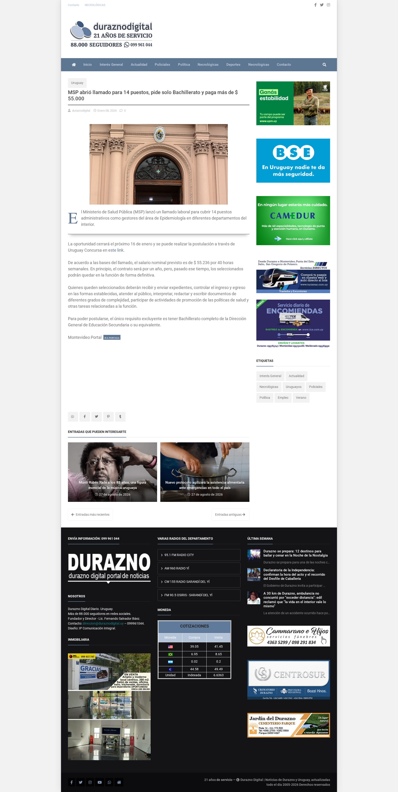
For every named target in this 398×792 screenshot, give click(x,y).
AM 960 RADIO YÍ (176, 568)
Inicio (87, 65)
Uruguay (77, 83)
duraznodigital (81, 110)
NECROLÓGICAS (95, 5)
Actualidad (139, 65)
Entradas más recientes (92, 514)
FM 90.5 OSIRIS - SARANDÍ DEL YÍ (188, 595)
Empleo (283, 397)
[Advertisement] (158, 372)
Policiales (162, 65)
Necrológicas (208, 65)
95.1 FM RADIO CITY (179, 555)
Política (184, 65)
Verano (301, 397)
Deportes (233, 65)
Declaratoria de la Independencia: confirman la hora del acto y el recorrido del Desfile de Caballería (294, 574)
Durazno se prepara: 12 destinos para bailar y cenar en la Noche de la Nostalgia (295, 553)
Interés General (111, 65)
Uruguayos (293, 387)
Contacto (74, 5)
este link (115, 250)
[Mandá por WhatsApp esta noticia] (73, 417)
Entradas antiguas (228, 514)
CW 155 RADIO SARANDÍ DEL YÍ (187, 582)
